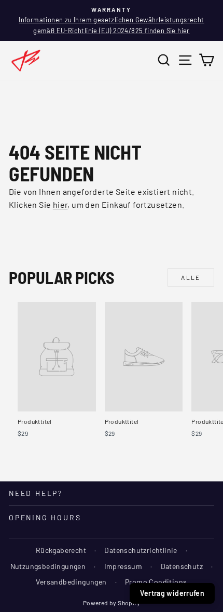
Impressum (123, 566)
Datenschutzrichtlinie (140, 550)
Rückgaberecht (61, 550)
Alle (191, 277)
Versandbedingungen (71, 581)
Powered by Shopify (111, 602)
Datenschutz (182, 566)
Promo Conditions (156, 581)
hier (60, 204)
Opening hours (45, 517)
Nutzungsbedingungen (48, 566)
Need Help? (36, 493)
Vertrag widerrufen (172, 593)
